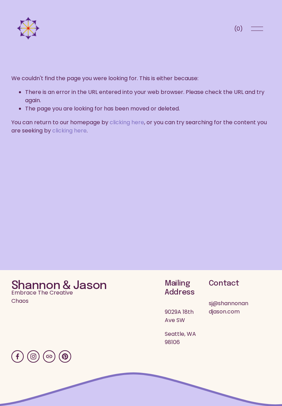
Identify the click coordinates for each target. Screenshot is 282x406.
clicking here (127, 122)
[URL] (49, 356)
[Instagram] (33, 356)
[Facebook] (17, 356)
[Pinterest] (65, 356)
